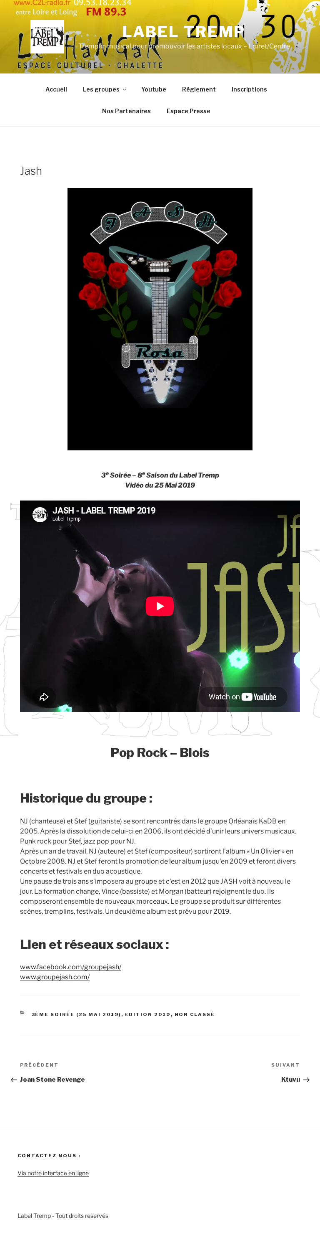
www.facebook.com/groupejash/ (70, 967)
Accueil (56, 89)
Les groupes (101, 89)
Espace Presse (188, 110)
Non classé (195, 1014)
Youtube (153, 89)
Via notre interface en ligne (53, 1173)
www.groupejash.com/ (55, 977)
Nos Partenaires (126, 110)
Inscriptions (249, 89)
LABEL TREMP (184, 32)
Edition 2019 (148, 1014)
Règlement (199, 89)
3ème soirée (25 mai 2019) (76, 1014)
